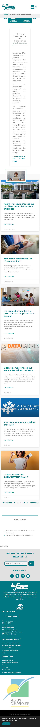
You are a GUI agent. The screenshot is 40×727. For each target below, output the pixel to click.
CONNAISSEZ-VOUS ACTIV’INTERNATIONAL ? (16, 475)
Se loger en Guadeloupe (26, 21)
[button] (32, 7)
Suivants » (34, 503)
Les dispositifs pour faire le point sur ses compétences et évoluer (19, 313)
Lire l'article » (9, 224)
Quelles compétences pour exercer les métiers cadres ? (18, 369)
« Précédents (7, 503)
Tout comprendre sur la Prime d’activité (19, 423)
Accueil (5, 14)
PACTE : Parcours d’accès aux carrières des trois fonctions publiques (19, 206)
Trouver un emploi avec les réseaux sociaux (18, 260)
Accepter (6, 724)
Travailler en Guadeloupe (13, 21)
